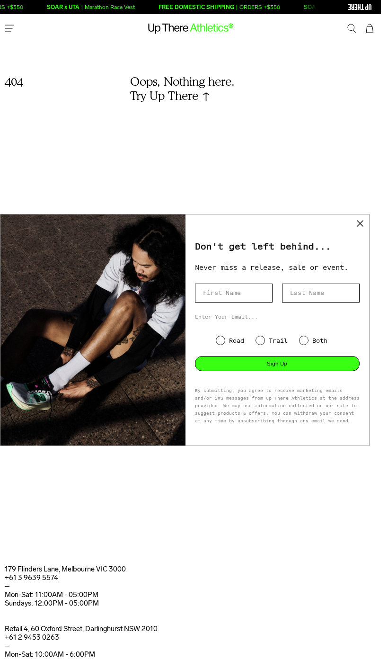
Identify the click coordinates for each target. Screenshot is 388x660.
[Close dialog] (360, 223)
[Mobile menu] (9, 29)
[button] (351, 29)
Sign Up (277, 363)
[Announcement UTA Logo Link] (340, 7)
